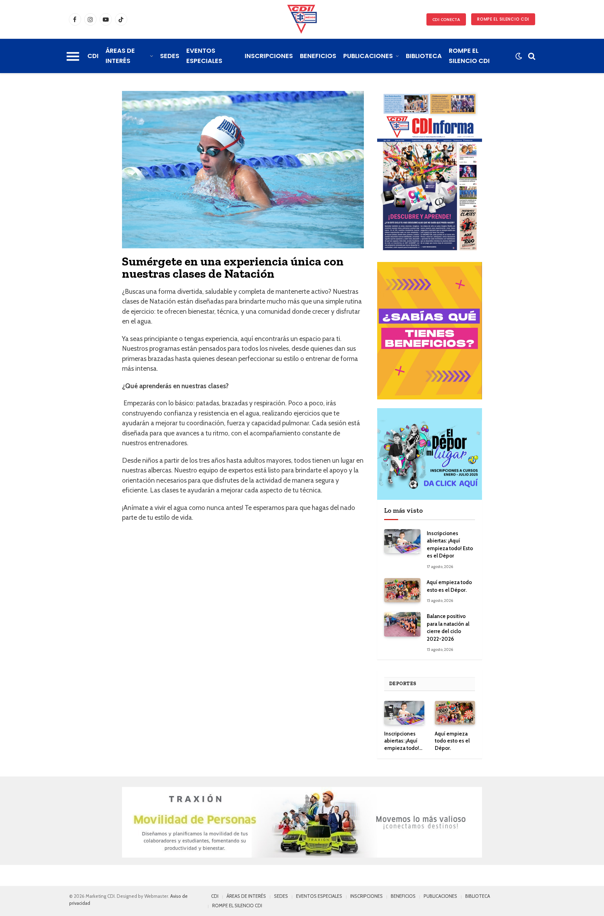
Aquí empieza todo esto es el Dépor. (449, 586)
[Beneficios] (429, 330)
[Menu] (72, 56)
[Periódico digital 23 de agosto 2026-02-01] (429, 172)
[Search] (531, 56)
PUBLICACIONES (368, 55)
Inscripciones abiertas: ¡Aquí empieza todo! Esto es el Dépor (450, 544)
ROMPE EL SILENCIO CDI (503, 19)
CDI (93, 55)
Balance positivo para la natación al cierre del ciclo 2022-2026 (448, 627)
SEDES (169, 55)
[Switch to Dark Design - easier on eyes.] (518, 56)
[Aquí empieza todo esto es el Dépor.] (402, 590)
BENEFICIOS (318, 55)
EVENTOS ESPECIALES (204, 55)
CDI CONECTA (446, 19)
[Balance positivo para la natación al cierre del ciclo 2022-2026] (402, 624)
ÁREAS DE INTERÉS (120, 55)
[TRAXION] (302, 822)
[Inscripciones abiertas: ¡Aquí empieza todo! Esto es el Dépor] (402, 541)
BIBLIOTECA (424, 55)
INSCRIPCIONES (269, 55)
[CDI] (302, 19)
